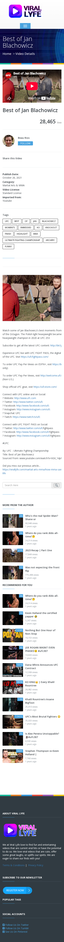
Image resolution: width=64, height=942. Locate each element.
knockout (51, 227)
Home (7, 54)
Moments (10, 227)
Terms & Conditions (14, 865)
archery (50, 240)
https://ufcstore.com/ (45, 386)
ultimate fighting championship (22, 240)
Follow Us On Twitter (17, 924)
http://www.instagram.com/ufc (33, 409)
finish (8, 233)
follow (25, 143)
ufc (7, 221)
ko (38, 227)
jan (35, 221)
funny (8, 246)
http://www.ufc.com (25, 398)
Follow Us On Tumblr (17, 928)
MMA (35, 233)
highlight (22, 233)
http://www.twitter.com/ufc (28, 401)
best (17, 221)
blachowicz (49, 221)
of (26, 221)
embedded (25, 227)
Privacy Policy (35, 865)
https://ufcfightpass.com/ (34, 356)
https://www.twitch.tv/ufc (26, 416)
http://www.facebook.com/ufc (32, 405)
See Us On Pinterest (16, 931)
